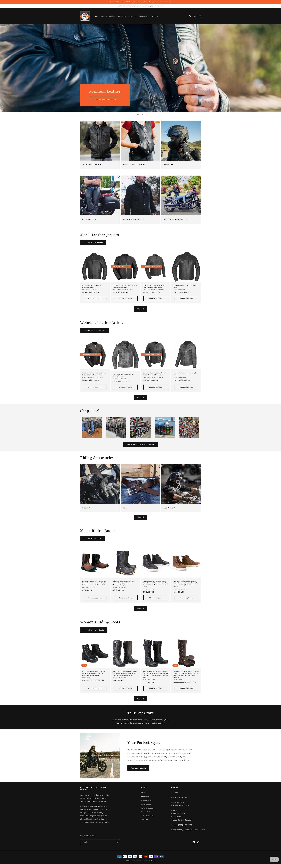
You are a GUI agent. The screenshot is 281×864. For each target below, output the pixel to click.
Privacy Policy (146, 812)
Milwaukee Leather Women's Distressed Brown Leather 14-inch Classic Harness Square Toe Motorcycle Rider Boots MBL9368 (186, 674)
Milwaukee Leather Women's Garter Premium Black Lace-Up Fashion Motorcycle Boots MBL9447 (93, 673)
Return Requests (147, 808)
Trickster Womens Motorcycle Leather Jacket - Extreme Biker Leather (94, 374)
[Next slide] (142, 114)
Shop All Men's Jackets (93, 243)
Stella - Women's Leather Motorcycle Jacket (185, 374)
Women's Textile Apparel (174, 219)
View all (140, 309)
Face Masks (168, 508)
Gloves (85, 508)
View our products (138, 768)
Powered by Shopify (149, 860)
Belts (125, 508)
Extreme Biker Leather (137, 860)
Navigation (145, 796)
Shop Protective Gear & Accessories (104, 99)
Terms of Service (147, 816)
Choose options (95, 298)
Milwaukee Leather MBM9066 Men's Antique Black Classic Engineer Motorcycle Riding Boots (124, 583)
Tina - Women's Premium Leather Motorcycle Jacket (123, 375)
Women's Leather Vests (132, 165)
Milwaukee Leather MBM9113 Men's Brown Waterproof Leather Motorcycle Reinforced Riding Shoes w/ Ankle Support (185, 584)
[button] (104, 16)
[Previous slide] (133, 114)
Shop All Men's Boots (92, 539)
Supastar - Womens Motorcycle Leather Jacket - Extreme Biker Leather (155, 374)
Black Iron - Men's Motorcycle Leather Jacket (185, 286)
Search (143, 792)
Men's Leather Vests (90, 165)
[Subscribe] (117, 842)
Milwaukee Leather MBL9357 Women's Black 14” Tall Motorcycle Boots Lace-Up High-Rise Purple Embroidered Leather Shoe (155, 674)
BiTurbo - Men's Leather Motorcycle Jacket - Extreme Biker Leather (154, 286)
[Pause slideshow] (148, 114)
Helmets (166, 165)
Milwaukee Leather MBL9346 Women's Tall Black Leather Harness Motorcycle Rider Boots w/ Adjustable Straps (125, 673)
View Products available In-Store (140, 444)
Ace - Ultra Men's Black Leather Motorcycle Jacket (92, 286)
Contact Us (145, 820)
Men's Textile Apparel (132, 219)
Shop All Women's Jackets (94, 330)
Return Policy (146, 804)
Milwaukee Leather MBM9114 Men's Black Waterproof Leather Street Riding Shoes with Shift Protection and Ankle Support (155, 584)
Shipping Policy (147, 800)
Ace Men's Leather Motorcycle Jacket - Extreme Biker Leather (125, 286)
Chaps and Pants (89, 219)
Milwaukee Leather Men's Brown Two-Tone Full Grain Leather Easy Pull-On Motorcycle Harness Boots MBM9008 (94, 583)
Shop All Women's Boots (93, 630)
